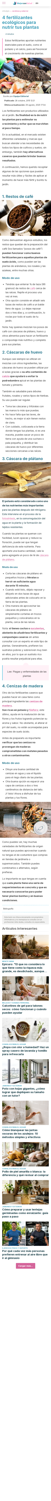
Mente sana (8, 961)
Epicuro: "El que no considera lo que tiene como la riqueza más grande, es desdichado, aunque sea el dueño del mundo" (23, 968)
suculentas (37, 628)
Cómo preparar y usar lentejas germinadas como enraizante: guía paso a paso (25, 1213)
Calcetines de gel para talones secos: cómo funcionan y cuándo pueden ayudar (24, 1009)
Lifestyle (6, 11)
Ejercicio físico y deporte (15, 1248)
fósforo (33, 710)
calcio (6, 376)
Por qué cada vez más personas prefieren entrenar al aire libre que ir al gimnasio (25, 1254)
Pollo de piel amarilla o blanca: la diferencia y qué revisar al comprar (25, 1173)
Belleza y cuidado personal (15, 1003)
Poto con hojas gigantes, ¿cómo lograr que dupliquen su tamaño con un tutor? (23, 1092)
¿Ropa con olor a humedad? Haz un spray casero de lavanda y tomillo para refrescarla (25, 1051)
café (32, 288)
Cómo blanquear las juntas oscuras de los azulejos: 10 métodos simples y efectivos (21, 1133)
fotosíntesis (8, 518)
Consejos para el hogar (14, 1044)
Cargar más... (25, 1265)
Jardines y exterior (20, 11)
